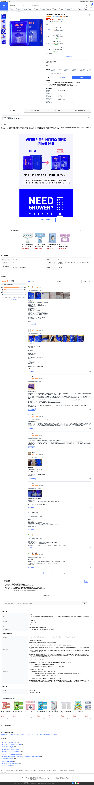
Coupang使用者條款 (19, 770)
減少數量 (51, 77)
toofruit (33, 734)
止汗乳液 (28, 734)
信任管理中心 (33, 770)
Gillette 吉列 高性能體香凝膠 (7, 761)
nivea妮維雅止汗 (46, 734)
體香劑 (18, 734)
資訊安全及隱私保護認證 (62, 770)
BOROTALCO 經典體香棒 (7, 765)
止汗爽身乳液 (23, 734)
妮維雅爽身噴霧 (4, 734)
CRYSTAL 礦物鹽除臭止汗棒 (7, 760)
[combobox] (86, 281)
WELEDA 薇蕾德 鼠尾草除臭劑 (8, 758)
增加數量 (51, 78)
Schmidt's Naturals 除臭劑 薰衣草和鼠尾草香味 (11, 754)
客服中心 (87, 1)
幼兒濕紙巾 (10, 728)
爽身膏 (37, 734)
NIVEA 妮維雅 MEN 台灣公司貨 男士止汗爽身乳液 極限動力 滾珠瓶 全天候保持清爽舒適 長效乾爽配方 (21, 756)
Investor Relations (9, 770)
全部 (23, 5)
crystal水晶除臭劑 (12, 734)
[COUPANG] (25, 778)
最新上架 (34, 281)
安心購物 (48, 770)
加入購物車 (62, 77)
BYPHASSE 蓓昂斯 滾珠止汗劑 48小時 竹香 (10, 763)
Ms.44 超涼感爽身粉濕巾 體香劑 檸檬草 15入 (10, 741)
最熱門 (29, 281)
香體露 (41, 734)
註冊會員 (83, 1)
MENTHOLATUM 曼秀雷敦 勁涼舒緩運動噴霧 (10, 749)
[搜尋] (81, 5)
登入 (81, 1)
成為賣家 (91, 1)
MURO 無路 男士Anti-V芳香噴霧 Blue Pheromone (11, 751)
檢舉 (84, 603)
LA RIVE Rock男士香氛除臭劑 (7, 747)
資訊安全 (54, 770)
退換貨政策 (27, 770)
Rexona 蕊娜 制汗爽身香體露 (7, 746)
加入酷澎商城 (71, 770)
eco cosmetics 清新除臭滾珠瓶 (8, 753)
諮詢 (86, 581)
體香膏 (55, 734)
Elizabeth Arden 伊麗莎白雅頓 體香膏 (9, 742)
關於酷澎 (2, 770)
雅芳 (52, 734)
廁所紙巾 (15, 728)
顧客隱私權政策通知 (41, 770)
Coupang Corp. (55, 66)
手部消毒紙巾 (3, 728)
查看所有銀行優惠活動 (56, 73)
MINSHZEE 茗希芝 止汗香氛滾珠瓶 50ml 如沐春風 (11, 744)
